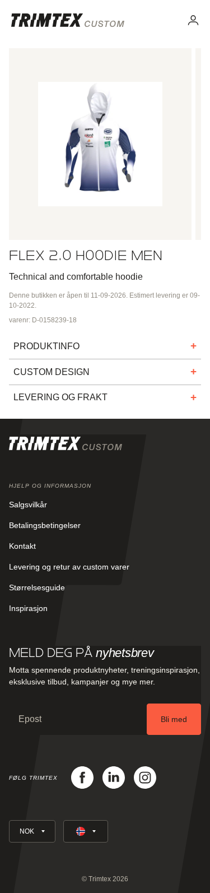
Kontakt (22, 546)
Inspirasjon (28, 608)
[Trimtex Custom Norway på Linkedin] (113, 777)
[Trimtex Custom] (67, 20)
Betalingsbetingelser (45, 525)
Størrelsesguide (37, 587)
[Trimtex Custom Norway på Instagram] (145, 777)
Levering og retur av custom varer (69, 566)
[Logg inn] (193, 20)
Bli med (174, 719)
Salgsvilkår (28, 504)
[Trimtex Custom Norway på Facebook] (82, 777)
